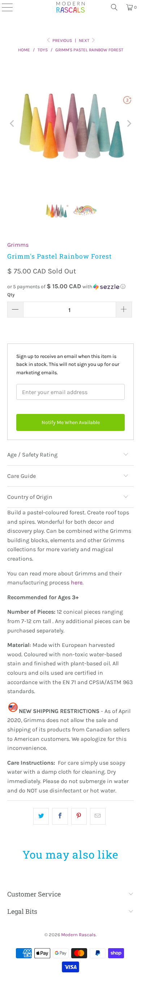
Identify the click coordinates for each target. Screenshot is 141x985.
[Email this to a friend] (98, 816)
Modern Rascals (78, 934)
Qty (11, 294)
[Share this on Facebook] (60, 816)
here (76, 582)
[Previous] (12, 123)
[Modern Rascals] (70, 7)
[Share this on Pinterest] (79, 816)
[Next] (128, 123)
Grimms (18, 244)
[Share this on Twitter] (41, 816)
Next (84, 40)
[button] (70, 286)
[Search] (114, 7)
